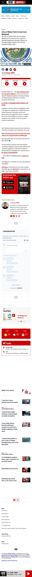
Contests (15, 18)
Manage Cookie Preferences (9, 560)
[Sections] (3, 2)
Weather (8, 16)
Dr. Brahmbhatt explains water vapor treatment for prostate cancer (10, 459)
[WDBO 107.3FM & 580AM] (16, 2)
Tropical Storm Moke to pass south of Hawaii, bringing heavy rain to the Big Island (10, 441)
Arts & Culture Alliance (9, 94)
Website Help (5, 543)
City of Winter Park (22, 92)
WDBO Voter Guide (8, 390)
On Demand (23, 16)
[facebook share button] (3, 69)
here (6, 162)
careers (27, 557)
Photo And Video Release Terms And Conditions (14, 528)
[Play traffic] (24, 84)
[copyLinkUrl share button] (14, 69)
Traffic (13, 16)
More (26, 18)
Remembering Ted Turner (10, 469)
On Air (17, 16)
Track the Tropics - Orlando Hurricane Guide (10, 401)
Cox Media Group (11, 553)
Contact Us (4, 510)
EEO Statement (5, 519)
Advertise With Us (6, 536)
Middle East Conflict (6, 18)
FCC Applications (6, 525)
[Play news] (7, 84)
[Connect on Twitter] (16, 216)
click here (16, 169)
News (3, 16)
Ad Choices (14, 557)
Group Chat (21, 18)
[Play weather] (15, 84)
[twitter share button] (7, 69)
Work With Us (5, 513)
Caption (27, 64)
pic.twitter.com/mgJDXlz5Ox (9, 152)
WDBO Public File (6, 522)
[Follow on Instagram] (19, 216)
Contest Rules (5, 516)
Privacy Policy (14, 555)
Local (3, 29)
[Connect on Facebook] (14, 216)
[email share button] (11, 69)
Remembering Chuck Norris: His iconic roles (9, 480)
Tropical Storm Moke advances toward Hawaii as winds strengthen (9, 414)
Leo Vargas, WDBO (9, 73)
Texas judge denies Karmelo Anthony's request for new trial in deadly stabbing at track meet (9, 427)
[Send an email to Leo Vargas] (11, 216)
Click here (5, 167)
